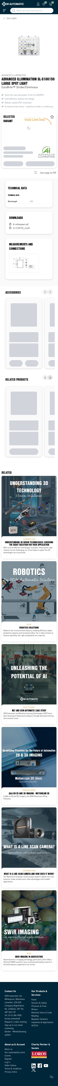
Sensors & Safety (39, 1003)
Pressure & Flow (38, 1006)
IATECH (34, 1025)
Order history (10, 1065)
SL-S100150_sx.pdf (21, 228)
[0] (43, 4)
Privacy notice (11, 1072)
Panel (34, 999)
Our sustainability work (15, 1052)
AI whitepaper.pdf (20, 224)
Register (8, 1059)
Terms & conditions (13, 1068)
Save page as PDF (48, 172)
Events (8, 1055)
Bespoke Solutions (39, 1019)
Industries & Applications (42, 1022)
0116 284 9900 (14, 1015)
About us (8, 1049)
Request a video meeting (16, 1022)
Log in (7, 1062)
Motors (34, 1009)
